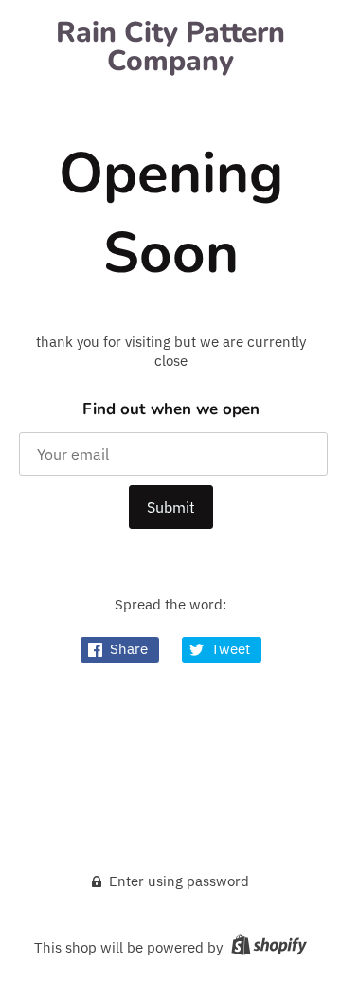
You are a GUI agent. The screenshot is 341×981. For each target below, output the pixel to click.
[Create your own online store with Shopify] (266, 947)
